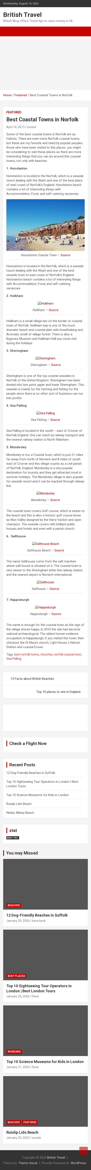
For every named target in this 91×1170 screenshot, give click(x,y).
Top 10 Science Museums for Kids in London (37, 795)
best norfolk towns (26, 654)
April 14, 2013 (15, 127)
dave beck (39, 920)
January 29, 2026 (17, 920)
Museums (14, 1051)
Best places (16, 976)
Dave (35, 996)
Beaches (14, 905)
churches (46, 654)
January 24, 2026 (17, 996)
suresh (31, 127)
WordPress (78, 1163)
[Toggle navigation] (8, 31)
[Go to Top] (83, 1151)
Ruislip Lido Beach (19, 804)
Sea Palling (13, 658)
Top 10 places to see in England (58, 692)
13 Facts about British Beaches (32, 679)
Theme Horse (27, 1163)
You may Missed (22, 853)
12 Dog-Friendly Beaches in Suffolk (30, 773)
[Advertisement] (45, 63)
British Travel (22, 14)
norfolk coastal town (67, 654)
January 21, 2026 (17, 1067)
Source (65, 255)
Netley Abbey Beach (20, 813)
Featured (13, 112)
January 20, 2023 (17, 1137)
